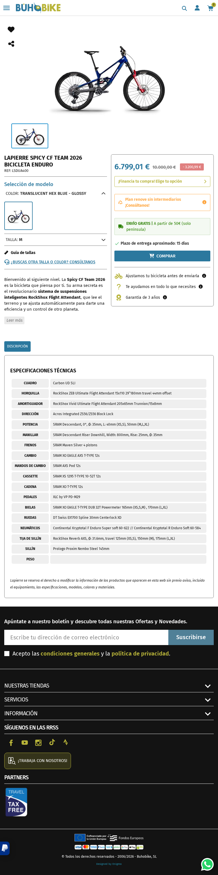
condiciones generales (70, 653)
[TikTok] (52, 742)
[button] (5, 848)
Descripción (17, 346)
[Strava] (65, 742)
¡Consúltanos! (137, 205)
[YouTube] (24, 742)
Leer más (14, 320)
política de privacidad (140, 653)
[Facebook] (11, 742)
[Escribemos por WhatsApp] (205, 862)
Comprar (165, 256)
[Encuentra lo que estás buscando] (184, 8)
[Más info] (204, 202)
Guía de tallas (21, 252)
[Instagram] (38, 742)
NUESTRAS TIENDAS (26, 685)
